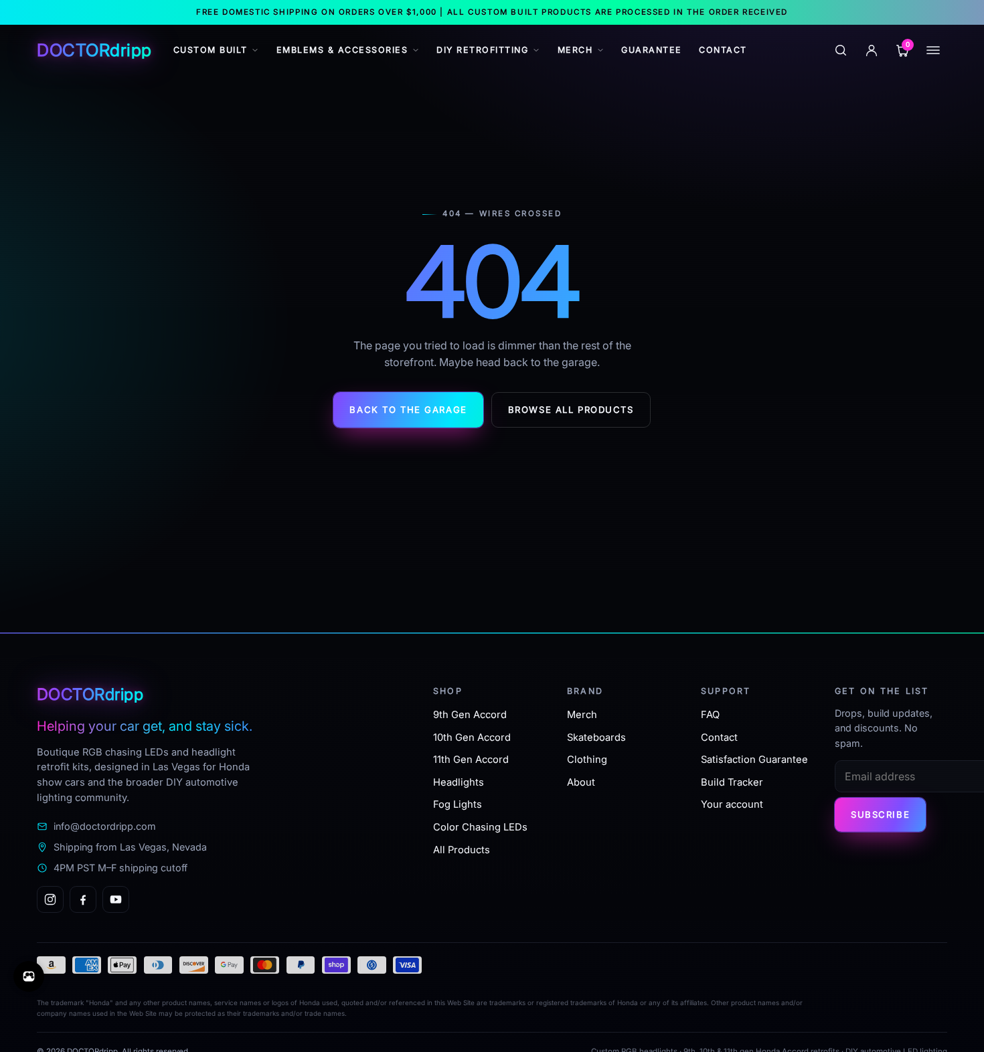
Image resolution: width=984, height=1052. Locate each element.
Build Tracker (732, 782)
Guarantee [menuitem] (651, 50)
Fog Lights (457, 804)
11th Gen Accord (471, 760)
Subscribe (880, 814)
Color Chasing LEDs (480, 827)
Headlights (458, 782)
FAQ (710, 715)
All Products (461, 850)
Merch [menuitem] (575, 50)
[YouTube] (115, 899)
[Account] (871, 50)
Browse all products (571, 409)
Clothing (587, 760)
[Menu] (933, 50)
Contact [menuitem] (722, 50)
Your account (732, 804)
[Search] (841, 50)
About (581, 782)
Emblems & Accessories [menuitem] (342, 50)
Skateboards (596, 737)
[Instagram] (50, 899)
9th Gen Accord (470, 715)
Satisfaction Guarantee (754, 760)
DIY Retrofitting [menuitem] (482, 50)
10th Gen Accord (472, 737)
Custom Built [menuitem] (210, 50)
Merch (582, 715)
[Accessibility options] (28, 976)
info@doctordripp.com (105, 826)
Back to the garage (408, 409)
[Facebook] (83, 899)
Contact (719, 737)
